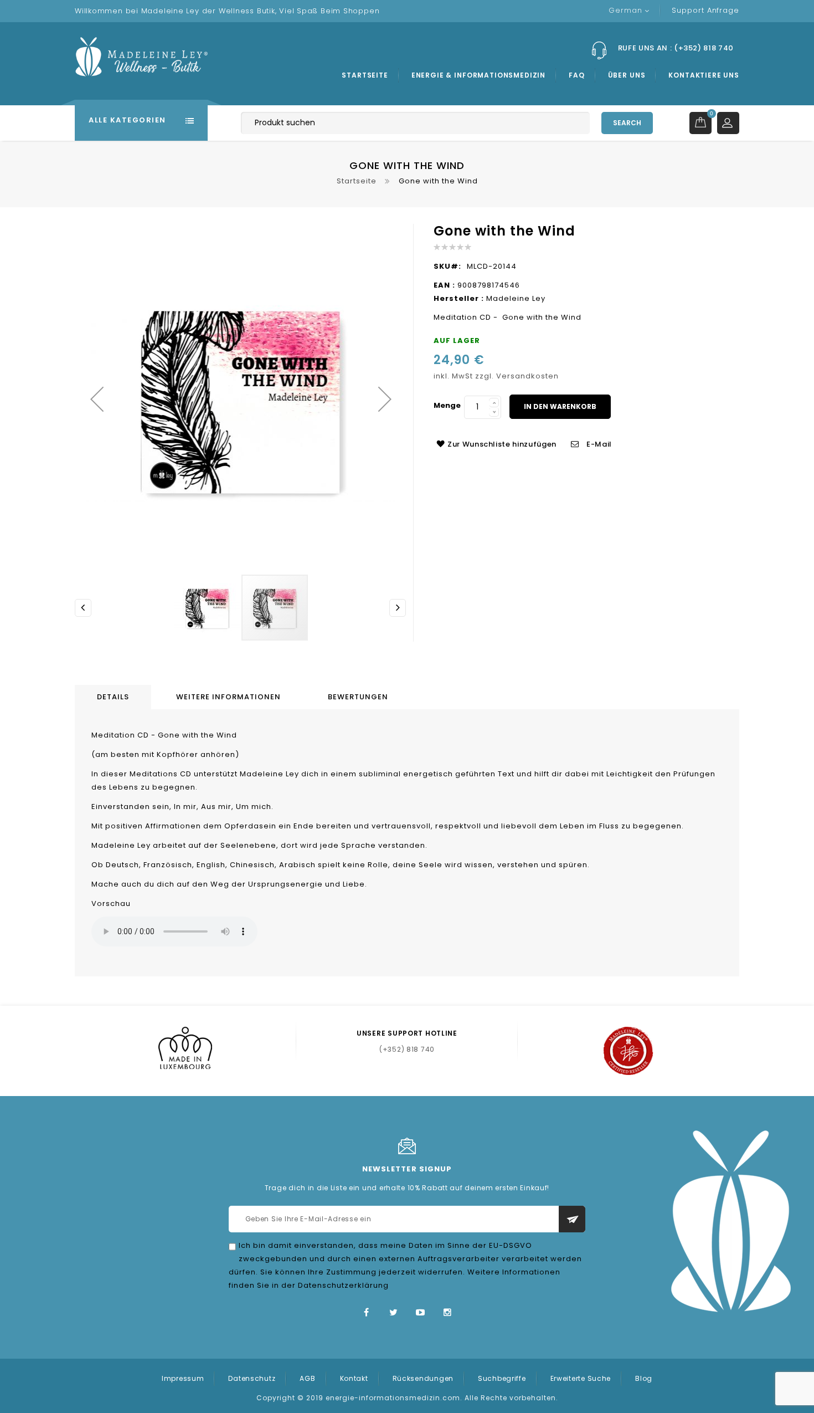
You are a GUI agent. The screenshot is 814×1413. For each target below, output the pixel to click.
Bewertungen (358, 697)
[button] (97, 399)
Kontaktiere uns (703, 75)
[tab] (114, 697)
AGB (307, 1378)
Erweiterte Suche (580, 1378)
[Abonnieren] (572, 1219)
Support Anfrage (705, 10)
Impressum (183, 1378)
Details (113, 697)
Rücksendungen (423, 1378)
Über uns (627, 75)
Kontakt (354, 1378)
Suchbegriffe (502, 1378)
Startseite (365, 75)
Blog (643, 1378)
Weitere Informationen (228, 697)
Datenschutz (251, 1378)
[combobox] (415, 123)
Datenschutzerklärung (343, 1285)
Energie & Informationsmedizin (478, 75)
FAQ (577, 75)
